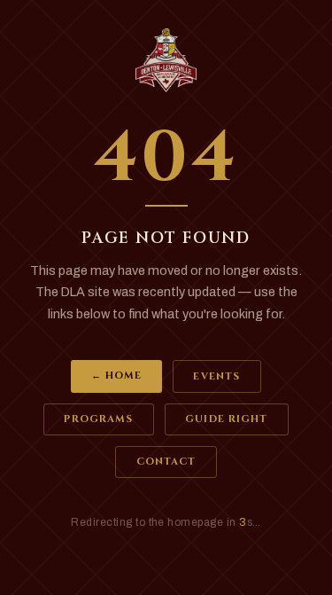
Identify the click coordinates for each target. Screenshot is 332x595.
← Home (117, 375)
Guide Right (226, 419)
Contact (166, 461)
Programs (98, 419)
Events (216, 376)
